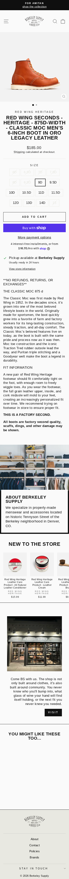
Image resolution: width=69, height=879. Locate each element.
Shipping (19, 151)
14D (42, 203)
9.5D (53, 182)
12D (16, 203)
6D (14, 172)
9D (40, 182)
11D (41, 192)
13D (29, 203)
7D (40, 172)
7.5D (53, 172)
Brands (34, 857)
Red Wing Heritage (34, 112)
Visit (53, 712)
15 (54, 203)
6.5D (27, 172)
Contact (34, 845)
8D (14, 182)
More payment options (34, 237)
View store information (22, 268)
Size (34, 165)
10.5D (26, 192)
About (34, 839)
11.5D (55, 192)
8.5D (27, 182)
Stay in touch (33, 868)
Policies (34, 851)
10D (12, 192)
